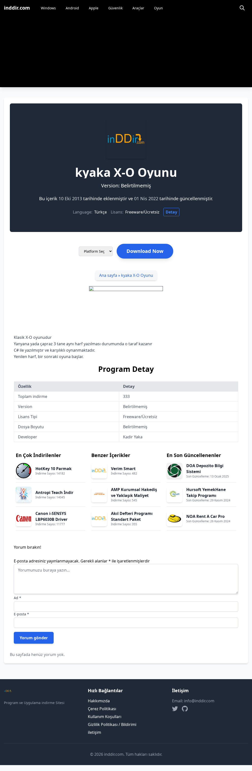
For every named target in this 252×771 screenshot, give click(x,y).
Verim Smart (123, 468)
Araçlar (138, 8)
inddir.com (17, 7)
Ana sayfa (108, 275)
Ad (17, 597)
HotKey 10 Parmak (53, 468)
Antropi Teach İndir (54, 492)
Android (72, 8)
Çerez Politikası (102, 708)
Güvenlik (115, 8)
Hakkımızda (99, 701)
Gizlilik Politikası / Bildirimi (112, 724)
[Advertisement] (126, 52)
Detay (171, 212)
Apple (93, 8)
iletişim (94, 732)
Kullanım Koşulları (104, 716)
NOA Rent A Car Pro (205, 516)
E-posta (21, 614)
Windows (48, 8)
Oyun (158, 8)
